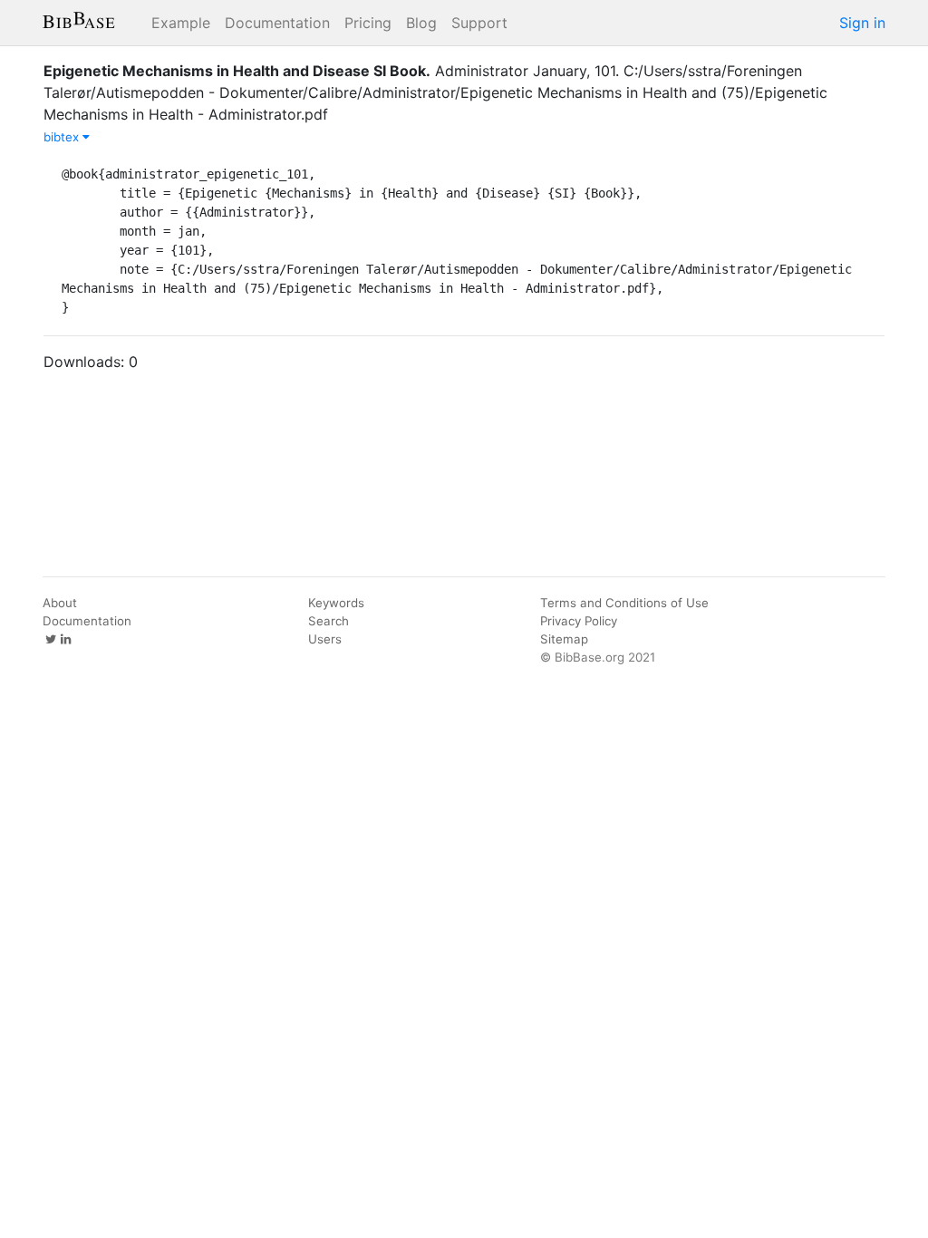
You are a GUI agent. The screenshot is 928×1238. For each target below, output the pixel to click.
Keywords (336, 602)
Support (479, 23)
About (60, 602)
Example (180, 23)
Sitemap (564, 639)
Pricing (368, 23)
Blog (421, 23)
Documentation (277, 23)
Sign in (862, 23)
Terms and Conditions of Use (624, 602)
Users (325, 639)
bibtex (63, 137)
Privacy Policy (578, 621)
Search (328, 621)
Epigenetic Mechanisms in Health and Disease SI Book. (237, 71)
